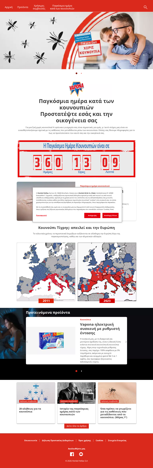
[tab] (76, 73)
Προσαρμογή (41, 215)
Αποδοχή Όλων (110, 215)
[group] (76, 45)
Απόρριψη (92, 215)
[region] (77, 204)
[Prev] (27, 342)
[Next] (126, 342)
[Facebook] (72, 454)
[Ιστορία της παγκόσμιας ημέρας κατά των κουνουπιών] (76, 403)
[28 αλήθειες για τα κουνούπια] (36, 403)
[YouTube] (81, 454)
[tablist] (76, 73)
